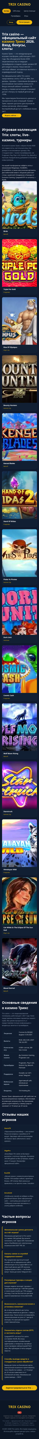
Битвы (6, 11)
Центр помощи (29, 11)
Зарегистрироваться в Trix (18, 1388)
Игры (26, 16)
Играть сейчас (10, 115)
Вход (11, 22)
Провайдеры (15, 16)
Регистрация (24, 22)
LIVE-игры (16, 11)
